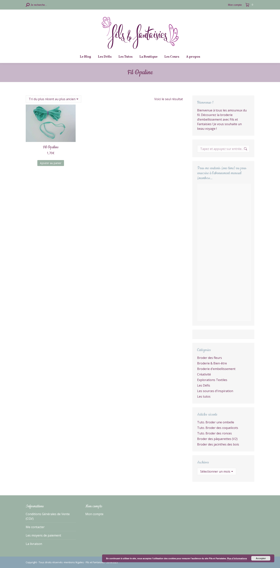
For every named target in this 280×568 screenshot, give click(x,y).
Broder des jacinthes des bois (218, 444)
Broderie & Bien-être (212, 363)
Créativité (204, 374)
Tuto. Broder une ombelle (215, 422)
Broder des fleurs (209, 358)
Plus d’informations (237, 558)
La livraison (34, 544)
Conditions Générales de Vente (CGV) (48, 516)
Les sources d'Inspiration (215, 391)
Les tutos (203, 396)
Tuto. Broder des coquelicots (217, 428)
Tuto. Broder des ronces (214, 433)
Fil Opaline (50, 147)
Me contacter (35, 527)
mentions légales (74, 562)
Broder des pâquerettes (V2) (217, 439)
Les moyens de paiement (43, 535)
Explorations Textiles (212, 380)
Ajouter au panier (50, 163)
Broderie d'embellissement (216, 369)
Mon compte (94, 514)
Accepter (261, 558)
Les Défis (203, 385)
